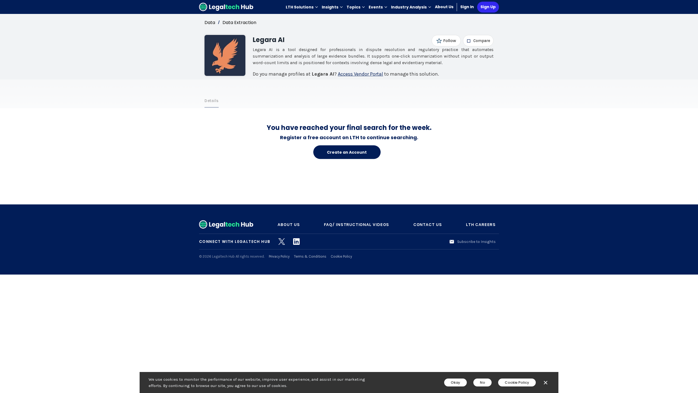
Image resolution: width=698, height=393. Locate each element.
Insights (330, 7)
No (482, 382)
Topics (353, 7)
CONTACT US (427, 224)
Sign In (467, 7)
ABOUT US (289, 224)
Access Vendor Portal (360, 74)
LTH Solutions (300, 7)
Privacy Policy (279, 256)
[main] (349, 196)
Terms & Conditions (310, 256)
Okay (455, 382)
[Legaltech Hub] (226, 7)
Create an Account (347, 152)
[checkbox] (478, 40)
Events (376, 7)
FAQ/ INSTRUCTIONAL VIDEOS (356, 224)
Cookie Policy (341, 256)
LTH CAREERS (481, 224)
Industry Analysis (409, 7)
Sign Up (488, 7)
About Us (444, 7)
